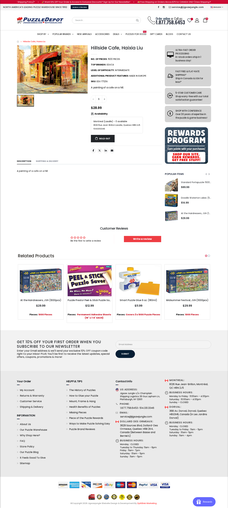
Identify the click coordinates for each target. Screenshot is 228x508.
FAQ (22, 441)
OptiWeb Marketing (147, 503)
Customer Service (31, 401)
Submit (125, 353)
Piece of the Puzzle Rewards (86, 418)
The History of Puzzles (82, 390)
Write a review (142, 239)
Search (137, 20)
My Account (27, 390)
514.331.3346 (147, 408)
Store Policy (27, 446)
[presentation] (206, 174)
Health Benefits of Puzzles (84, 407)
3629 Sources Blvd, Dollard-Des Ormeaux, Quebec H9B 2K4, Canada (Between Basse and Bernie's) (139, 431)
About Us (25, 424)
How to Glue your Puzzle (83, 395)
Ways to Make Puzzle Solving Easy (89, 423)
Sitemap (25, 463)
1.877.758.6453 (129, 408)
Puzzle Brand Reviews (82, 429)
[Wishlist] (190, 20)
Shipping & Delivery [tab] (47, 161)
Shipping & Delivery (31, 407)
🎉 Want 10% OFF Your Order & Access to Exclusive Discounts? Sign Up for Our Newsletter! (76, 1)
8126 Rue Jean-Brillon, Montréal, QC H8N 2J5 (188, 386)
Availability (101, 113)
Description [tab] (24, 161)
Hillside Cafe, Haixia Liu (117, 47)
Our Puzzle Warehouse (33, 430)
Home (18, 41)
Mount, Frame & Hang (82, 401)
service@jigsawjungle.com (188, 7)
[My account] (197, 20)
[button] (206, 256)
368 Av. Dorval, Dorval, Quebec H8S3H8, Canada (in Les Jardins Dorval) (188, 414)
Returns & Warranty (32, 395)
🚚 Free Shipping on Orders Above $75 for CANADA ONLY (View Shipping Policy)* (167, 1)
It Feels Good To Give (33, 457)
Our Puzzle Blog (29, 452)
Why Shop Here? (30, 435)
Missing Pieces (77, 412)
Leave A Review (79, 7)
